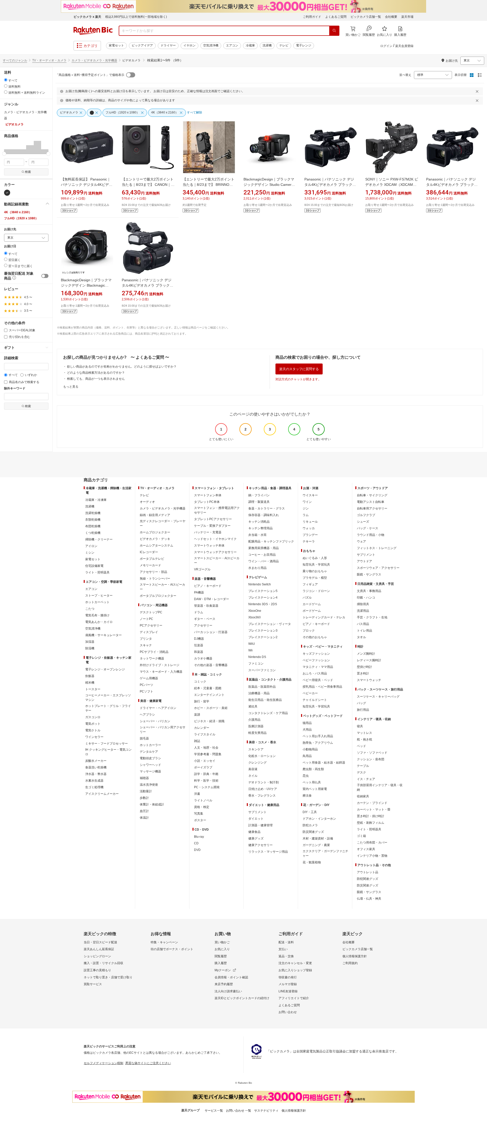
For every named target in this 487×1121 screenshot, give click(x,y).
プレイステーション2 (262, 637)
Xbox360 (254, 617)
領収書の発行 (288, 977)
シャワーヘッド (150, 765)
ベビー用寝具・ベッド (318, 680)
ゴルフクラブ (366, 515)
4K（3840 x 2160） (18, 212)
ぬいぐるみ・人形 (315, 558)
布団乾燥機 (92, 526)
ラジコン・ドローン (316, 591)
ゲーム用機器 (149, 678)
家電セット (116, 45)
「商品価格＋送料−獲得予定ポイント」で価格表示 (90, 75)
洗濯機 (267, 45)
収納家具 (363, 796)
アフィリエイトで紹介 (294, 998)
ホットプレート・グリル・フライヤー (108, 708)
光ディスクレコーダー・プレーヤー (162, 523)
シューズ (363, 521)
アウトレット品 (367, 872)
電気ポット (92, 724)
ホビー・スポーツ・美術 (211, 708)
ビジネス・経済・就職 (209, 721)
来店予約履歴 (224, 984)
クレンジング (257, 762)
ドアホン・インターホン (319, 818)
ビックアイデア (142, 45)
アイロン (91, 546)
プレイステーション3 (262, 630)
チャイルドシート (315, 700)
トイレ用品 (364, 630)
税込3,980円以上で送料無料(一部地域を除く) (136, 17)
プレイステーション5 (262, 591)
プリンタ (146, 638)
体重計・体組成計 (152, 804)
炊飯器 (89, 676)
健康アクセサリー (260, 845)
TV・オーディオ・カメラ (49, 60)
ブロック (309, 630)
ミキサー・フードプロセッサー (106, 743)
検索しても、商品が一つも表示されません (96, 379)
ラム (306, 515)
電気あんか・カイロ (99, 622)
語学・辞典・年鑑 (206, 774)
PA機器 (199, 592)
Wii (250, 650)
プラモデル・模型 (315, 578)
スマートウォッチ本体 (209, 545)
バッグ (361, 703)
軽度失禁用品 (257, 733)
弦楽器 (198, 645)
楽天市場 (407, 17)
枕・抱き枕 (364, 739)
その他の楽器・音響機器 (211, 665)
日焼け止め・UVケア (262, 789)
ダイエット (256, 818)
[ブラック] (7, 193)
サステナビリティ (266, 1110)
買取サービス (93, 984)
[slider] (4, 154)
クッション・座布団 (370, 759)
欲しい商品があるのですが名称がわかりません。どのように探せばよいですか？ (122, 366)
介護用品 (254, 719)
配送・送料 (286, 942)
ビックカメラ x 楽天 (87, 17)
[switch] (44, 276)
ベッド (361, 746)
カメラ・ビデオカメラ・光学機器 (94, 60)
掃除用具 (363, 604)
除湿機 (89, 648)
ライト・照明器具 (97, 572)
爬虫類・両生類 (313, 769)
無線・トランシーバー (155, 578)
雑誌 (197, 741)
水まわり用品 (257, 568)
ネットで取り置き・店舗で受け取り (108, 977)
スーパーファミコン (262, 670)
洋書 (197, 794)
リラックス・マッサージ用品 (268, 851)
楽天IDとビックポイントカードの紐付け (242, 998)
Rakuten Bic (93, 31)
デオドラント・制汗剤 (263, 782)
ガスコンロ (92, 717)
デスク (361, 772)
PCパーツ (146, 685)
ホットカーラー (150, 745)
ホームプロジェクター (155, 532)
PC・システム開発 (207, 787)
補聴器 (144, 778)
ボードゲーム (312, 611)
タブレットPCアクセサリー (213, 519)
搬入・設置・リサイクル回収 (103, 963)
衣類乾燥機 (92, 519)
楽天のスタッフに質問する (299, 369)
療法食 (307, 795)
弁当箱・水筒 (257, 535)
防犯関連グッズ (367, 879)
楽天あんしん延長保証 (99, 949)
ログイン (386, 46)
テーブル (363, 766)
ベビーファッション (316, 660)
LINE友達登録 (288, 991)
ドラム (198, 612)
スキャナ (146, 645)
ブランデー (310, 535)
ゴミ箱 (361, 836)
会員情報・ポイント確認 (231, 977)
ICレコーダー (149, 552)
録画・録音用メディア (155, 515)
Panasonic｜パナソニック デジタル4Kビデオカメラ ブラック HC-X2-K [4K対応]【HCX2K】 (451, 184)
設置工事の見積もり (97, 970)
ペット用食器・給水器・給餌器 (324, 762)
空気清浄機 (210, 45)
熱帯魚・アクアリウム (318, 743)
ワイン (307, 502)
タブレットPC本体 (207, 502)
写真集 (198, 813)
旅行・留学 (201, 701)
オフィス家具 (366, 849)
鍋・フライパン (259, 495)
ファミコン (256, 663)
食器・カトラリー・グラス (266, 508)
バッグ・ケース (367, 528)
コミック (200, 681)
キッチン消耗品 (259, 521)
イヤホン (189, 45)
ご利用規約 (350, 963)
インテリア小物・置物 (372, 856)
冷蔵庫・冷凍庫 (96, 500)
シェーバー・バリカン (155, 721)
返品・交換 (286, 956)
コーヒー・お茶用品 (262, 554)
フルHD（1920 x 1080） (21, 218)
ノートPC (146, 619)
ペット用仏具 (312, 782)
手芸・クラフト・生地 (372, 617)
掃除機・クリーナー (99, 539)
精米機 (89, 682)
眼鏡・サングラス (369, 574)
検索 (28, 172)
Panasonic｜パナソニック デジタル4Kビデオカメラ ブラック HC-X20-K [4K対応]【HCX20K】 (330, 184)
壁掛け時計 (364, 667)
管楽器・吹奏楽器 (206, 605)
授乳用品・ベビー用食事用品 (322, 686)
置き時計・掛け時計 (370, 816)
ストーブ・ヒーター (99, 595)
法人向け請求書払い (228, 991)
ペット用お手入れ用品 (318, 736)
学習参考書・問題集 (207, 754)
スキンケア (256, 749)
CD (196, 843)
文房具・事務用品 (369, 591)
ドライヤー (168, 45)
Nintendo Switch (259, 584)
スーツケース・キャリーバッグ (378, 696)
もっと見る (70, 386)
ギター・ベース (204, 619)
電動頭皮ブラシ (150, 758)
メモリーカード (150, 565)
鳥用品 (307, 756)
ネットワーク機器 (152, 658)
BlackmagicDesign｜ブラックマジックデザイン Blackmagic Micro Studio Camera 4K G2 (86, 285)
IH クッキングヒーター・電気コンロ (108, 752)
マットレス (364, 733)
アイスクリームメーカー (102, 794)
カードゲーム (312, 604)
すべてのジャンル (15, 60)
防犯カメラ (310, 825)
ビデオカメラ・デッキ (155, 539)
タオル (361, 637)
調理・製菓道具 (259, 502)
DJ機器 (199, 638)
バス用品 (363, 624)
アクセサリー (203, 625)
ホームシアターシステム (156, 545)
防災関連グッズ (313, 832)
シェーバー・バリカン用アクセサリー (162, 730)
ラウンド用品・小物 (370, 535)
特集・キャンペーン (164, 942)
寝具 (360, 726)
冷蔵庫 (250, 45)
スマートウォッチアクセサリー (215, 552)
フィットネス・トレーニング (376, 548)
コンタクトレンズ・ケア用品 (268, 713)
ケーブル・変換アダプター (212, 525)
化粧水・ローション (262, 756)
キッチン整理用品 (260, 528)
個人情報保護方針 (354, 956)
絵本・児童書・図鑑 (207, 688)
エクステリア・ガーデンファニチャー (325, 853)
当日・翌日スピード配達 (100, 942)
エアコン (232, 45)
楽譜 (197, 714)
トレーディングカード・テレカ (324, 617)
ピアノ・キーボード (207, 586)
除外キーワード (14, 388)
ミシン (89, 552)
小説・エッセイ (204, 761)
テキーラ (309, 541)
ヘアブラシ (147, 714)
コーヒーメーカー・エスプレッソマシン (108, 698)
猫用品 (307, 723)
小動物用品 (310, 749)
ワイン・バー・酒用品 (263, 561)
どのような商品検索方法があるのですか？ (96, 372)
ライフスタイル (204, 734)
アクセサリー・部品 (153, 572)
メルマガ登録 (288, 984)
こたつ (89, 609)
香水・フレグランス (262, 795)
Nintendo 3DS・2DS (262, 604)
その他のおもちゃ (315, 637)
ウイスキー (310, 495)
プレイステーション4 (262, 597)
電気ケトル (92, 730)
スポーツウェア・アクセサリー (378, 568)
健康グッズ (256, 838)
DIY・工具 (310, 812)
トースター (92, 689)
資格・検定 (201, 807)
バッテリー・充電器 (207, 532)
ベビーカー (310, 693)
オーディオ (147, 502)
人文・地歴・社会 (206, 747)
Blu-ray (199, 836)
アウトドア (364, 561)
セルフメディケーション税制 (103, 1063)
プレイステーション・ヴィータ (269, 624)
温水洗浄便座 (149, 784)
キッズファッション (316, 653)
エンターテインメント (209, 695)
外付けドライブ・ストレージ (159, 665)
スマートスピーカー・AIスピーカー (162, 587)
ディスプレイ (149, 632)
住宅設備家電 (94, 566)
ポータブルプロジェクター (158, 596)
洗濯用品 (363, 611)
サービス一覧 (214, 1110)
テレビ (283, 45)
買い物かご (222, 942)
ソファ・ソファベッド (372, 752)
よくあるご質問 (335, 17)
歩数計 (144, 798)
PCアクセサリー (151, 625)
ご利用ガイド (312, 17)
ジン (306, 508)
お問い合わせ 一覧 (238, 1110)
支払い (283, 949)
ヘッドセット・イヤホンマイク (215, 539)
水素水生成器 (94, 780)
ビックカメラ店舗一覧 (366, 17)
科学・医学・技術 (206, 780)
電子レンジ (303, 45)
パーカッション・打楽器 (211, 632)
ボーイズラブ (203, 767)
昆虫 (306, 776)
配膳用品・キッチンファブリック (271, 541)
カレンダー (201, 728)
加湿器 (89, 642)
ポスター (200, 820)
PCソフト (146, 691)
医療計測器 (256, 726)
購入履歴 (221, 963)
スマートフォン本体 (207, 495)
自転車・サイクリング (372, 495)
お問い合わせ (288, 1012)
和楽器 (198, 652)
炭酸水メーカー (96, 761)
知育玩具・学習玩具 (316, 564)
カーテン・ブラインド (372, 803)
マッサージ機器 (150, 771)
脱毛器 (144, 738)
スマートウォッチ (369, 680)
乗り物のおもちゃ (315, 571)
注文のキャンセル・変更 (295, 963)
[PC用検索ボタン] (334, 31)
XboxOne (254, 611)
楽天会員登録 (404, 46)
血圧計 (144, 811)
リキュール (310, 521)
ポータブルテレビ (152, 558)
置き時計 (363, 673)
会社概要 (391, 17)
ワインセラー (94, 737)
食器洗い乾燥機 (96, 767)
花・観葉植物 (312, 862)
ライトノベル (203, 800)
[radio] (5, 79)
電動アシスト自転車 (370, 502)
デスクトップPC (151, 612)
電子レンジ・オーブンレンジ (105, 669)
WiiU (251, 644)
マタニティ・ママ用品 (318, 667)
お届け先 (10, 229)
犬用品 (307, 729)
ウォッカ (309, 528)
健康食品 (254, 832)
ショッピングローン (97, 956)
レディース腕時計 (369, 660)
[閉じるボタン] (478, 91)
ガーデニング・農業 (316, 845)
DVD (197, 850)
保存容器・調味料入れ (263, 515)
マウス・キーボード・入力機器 (161, 671)
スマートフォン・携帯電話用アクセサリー (217, 510)
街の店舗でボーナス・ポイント (172, 949)
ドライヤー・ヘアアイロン (158, 708)
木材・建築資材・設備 (318, 838)
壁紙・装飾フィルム (370, 823)
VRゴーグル (202, 569)
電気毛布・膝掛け (97, 615)
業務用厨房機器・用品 (263, 548)
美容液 (252, 769)
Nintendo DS (257, 657)
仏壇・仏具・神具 (369, 898)
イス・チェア (366, 779)
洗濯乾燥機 (92, 513)
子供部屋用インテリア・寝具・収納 (380, 787)
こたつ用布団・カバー (372, 842)
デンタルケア (149, 751)
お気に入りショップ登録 (295, 970)
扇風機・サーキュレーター (103, 635)
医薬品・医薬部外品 (262, 686)
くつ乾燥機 (92, 533)
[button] (7, 147)
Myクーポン (223, 970)
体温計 (144, 817)
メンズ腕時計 (366, 653)
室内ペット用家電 (315, 789)
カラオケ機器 (203, 658)
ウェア (361, 541)
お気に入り (222, 949)
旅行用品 (363, 710)
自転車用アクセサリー (372, 508)
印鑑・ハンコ (366, 597)
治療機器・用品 (259, 693)
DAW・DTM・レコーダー (211, 599)
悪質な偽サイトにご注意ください (148, 1063)
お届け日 (10, 246)
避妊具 (252, 706)
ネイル (252, 776)
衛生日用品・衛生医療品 (265, 700)
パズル (307, 597)
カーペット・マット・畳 (373, 809)
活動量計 (146, 791)
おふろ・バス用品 (315, 673)
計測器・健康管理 (260, 825)
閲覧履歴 (221, 956)
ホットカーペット (97, 602)
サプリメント (257, 812)
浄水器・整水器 (96, 774)
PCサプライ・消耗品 (154, 652)
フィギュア (310, 584)
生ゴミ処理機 (94, 787)
